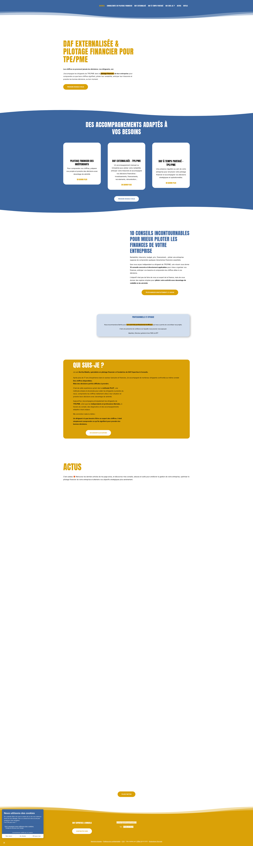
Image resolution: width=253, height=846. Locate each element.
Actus (179, 6)
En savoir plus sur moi (98, 433)
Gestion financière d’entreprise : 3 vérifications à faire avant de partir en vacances (108, 568)
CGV (123, 841)
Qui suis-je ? (170, 6)
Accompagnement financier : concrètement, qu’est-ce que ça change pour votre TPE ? (109, 768)
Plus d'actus (126, 794)
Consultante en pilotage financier (119, 6)
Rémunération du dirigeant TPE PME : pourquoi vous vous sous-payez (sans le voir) (107, 668)
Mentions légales (96, 841)
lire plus (69, 575)
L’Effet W (139, 841)
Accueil (102, 6)
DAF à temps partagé (155, 6)
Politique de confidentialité (111, 841)
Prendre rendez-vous (75, 87)
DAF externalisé (140, 6)
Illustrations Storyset (155, 841)
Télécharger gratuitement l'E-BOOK (160, 292)
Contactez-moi (82, 831)
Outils (185, 6)
